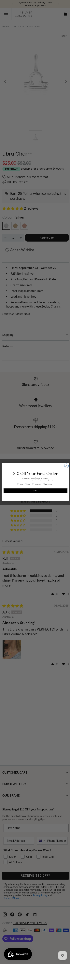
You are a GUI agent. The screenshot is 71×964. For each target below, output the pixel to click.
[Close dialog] (65, 465)
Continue (34, 491)
